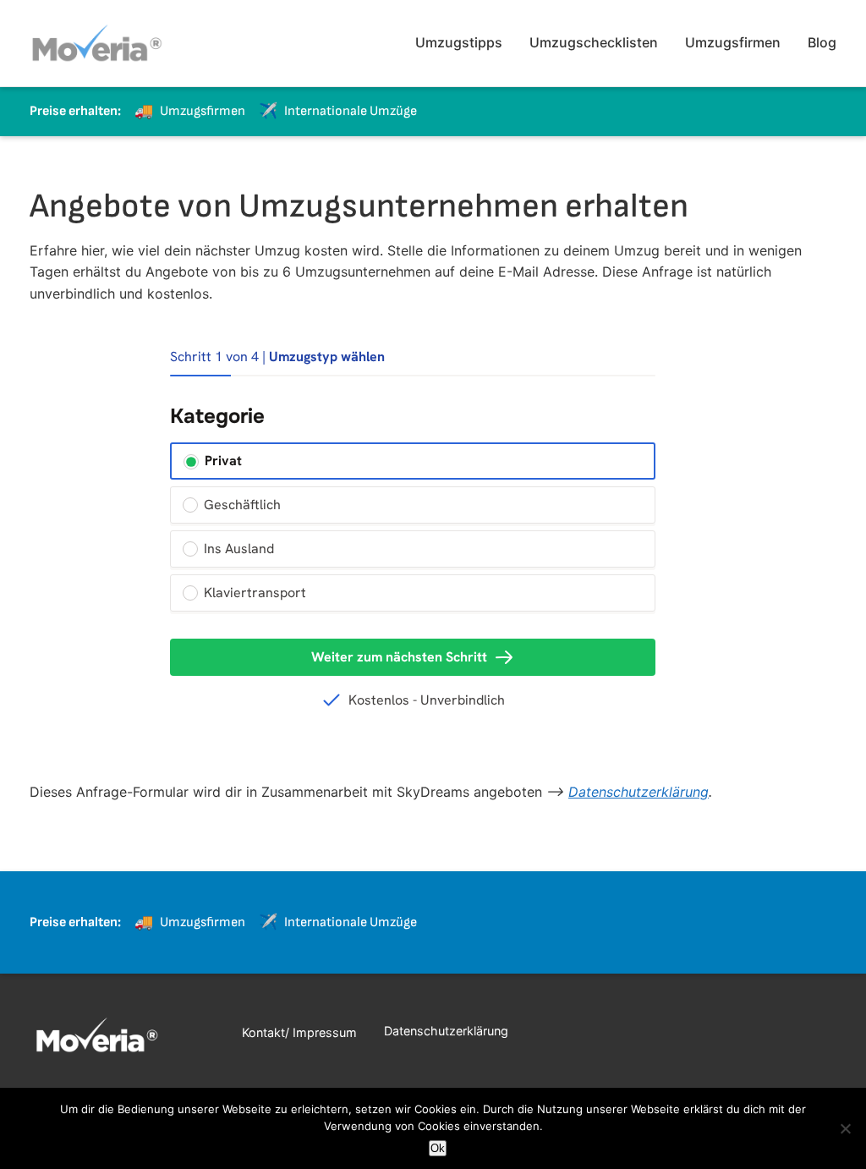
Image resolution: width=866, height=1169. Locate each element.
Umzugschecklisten (593, 42)
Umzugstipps (458, 42)
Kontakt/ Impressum (299, 1032)
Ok (437, 1148)
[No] (844, 1128)
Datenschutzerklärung (638, 791)
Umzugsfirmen (733, 42)
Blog (822, 42)
